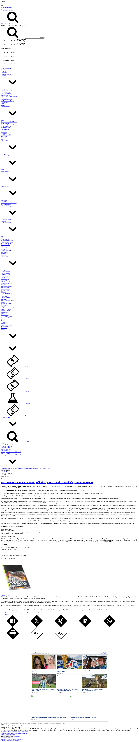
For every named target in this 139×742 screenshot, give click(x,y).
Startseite (3, 69)
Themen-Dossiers (5, 106)
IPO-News (3, 103)
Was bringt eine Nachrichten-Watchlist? (11, 452)
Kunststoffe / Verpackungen (8, 307)
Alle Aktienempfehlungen (7, 101)
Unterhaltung (4, 328)
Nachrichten (4, 71)
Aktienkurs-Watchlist (6, 447)
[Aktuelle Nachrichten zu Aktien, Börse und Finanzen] (7, 10)
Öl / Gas (3, 319)
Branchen (3, 154)
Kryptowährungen (5, 417)
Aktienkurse (4, 200)
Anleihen (27, 378)
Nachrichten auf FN (6, 74)
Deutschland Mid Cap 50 (7, 126)
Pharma (3, 320)
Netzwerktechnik (5, 318)
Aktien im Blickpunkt (6, 90)
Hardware (3, 294)
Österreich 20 (4, 137)
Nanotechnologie (5, 315)
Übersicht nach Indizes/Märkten (9, 122)
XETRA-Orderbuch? (6, 222)
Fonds (26, 366)
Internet (3, 302)
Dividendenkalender (6, 204)
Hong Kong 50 (4, 140)
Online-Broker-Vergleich (7, 206)
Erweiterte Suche (6, 68)
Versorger (3, 329)
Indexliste (3, 237)
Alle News (3, 75)
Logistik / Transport (6, 309)
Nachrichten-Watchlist (6, 446)
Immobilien (3, 299)
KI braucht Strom (5, 595)
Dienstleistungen (5, 279)
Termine (3, 105)
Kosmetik (3, 306)
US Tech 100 (4, 132)
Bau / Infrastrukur (5, 273)
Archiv (2, 172)
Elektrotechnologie (5, 281)
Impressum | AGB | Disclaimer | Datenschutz (12, 739)
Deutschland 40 (5, 123)
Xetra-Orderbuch (13, 731)
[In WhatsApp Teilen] (109, 626)
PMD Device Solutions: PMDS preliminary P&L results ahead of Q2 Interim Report (47, 482)
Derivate (27, 391)
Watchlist (27, 442)
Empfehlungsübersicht (6, 99)
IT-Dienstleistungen (6, 303)
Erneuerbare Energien (6, 283)
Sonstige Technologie (6, 325)
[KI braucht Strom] (16, 594)
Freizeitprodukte (5, 287)
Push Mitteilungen (5, 470)
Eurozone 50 (4, 133)
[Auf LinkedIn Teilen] (85, 626)
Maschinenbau (4, 312)
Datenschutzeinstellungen (7, 736)
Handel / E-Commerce (6, 293)
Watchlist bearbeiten (6, 449)
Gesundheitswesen (5, 289)
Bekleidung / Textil (5, 274)
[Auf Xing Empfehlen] (61, 626)
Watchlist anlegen (5, 453)
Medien (3, 169)
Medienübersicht (5, 171)
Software (3, 323)
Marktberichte (4, 98)
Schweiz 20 (4, 136)
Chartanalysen (4, 102)
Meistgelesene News (6, 95)
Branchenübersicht (5, 156)
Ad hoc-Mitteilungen (6, 7)
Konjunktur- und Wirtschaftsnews (9, 96)
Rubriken (3, 89)
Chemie (3, 277)
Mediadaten (17, 736)
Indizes (2, 120)
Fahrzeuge (3, 284)
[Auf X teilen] (37, 626)
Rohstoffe (3, 322)
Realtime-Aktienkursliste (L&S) (9, 203)
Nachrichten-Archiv (10, 734)
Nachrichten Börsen (6, 733)
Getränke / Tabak (5, 290)
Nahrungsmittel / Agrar (6, 316)
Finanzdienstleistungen (6, 286)
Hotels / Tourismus (5, 297)
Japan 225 (3, 139)
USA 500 (3, 130)
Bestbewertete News (6, 93)
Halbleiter (3, 292)
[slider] (3, 477)
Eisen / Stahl (4, 280)
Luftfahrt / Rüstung (5, 310)
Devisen (27, 415)
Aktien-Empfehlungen (16, 733)
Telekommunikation (6, 326)
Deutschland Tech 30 (6, 127)
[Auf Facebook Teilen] (13, 626)
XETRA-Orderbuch (6, 219)
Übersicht (3, 221)
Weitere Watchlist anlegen (7, 444)
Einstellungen (4, 450)
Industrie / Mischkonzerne (7, 300)
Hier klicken (4, 614)
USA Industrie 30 (5, 129)
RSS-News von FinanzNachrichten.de (10, 740)
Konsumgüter (4, 305)
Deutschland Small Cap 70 (7, 124)
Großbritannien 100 (6, 135)
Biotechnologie (4, 276)
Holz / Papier (4, 296)
